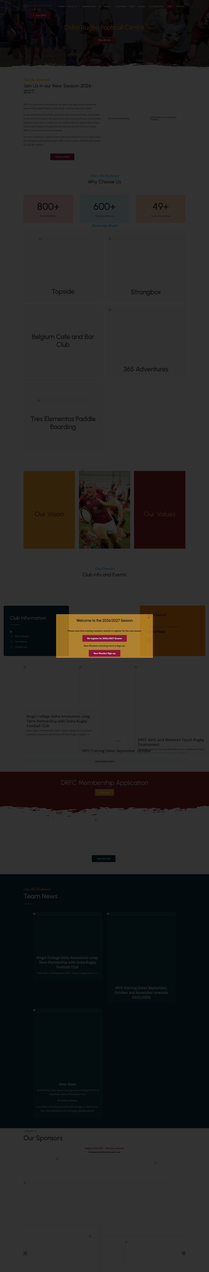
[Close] (148, 618)
